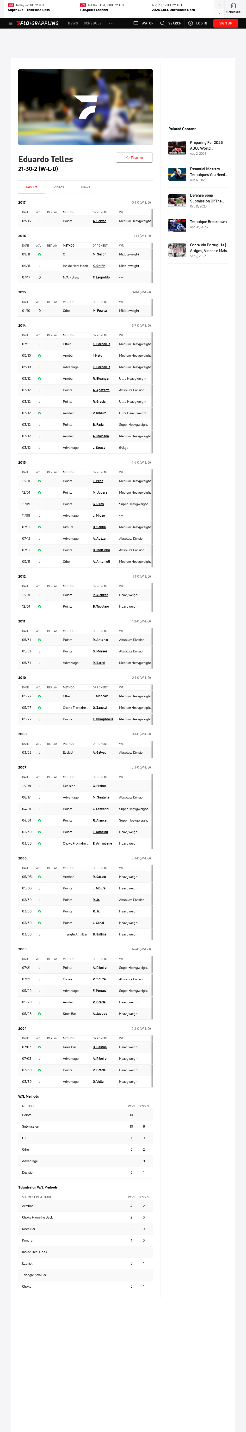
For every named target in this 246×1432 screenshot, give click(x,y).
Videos (59, 187)
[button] (111, 23)
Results (31, 187)
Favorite (137, 157)
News (85, 187)
